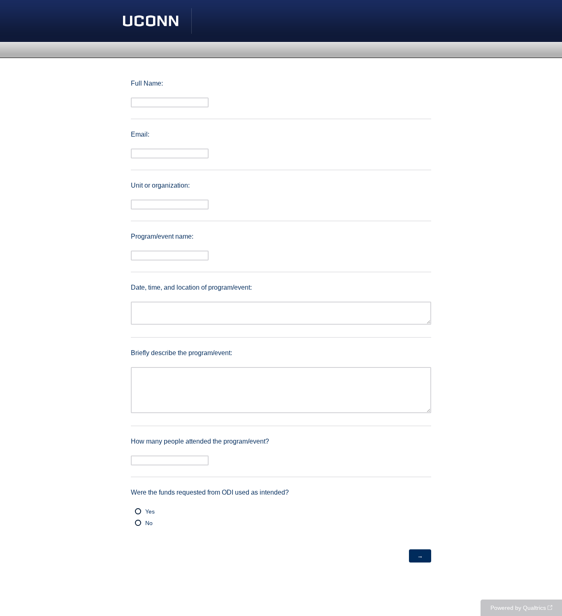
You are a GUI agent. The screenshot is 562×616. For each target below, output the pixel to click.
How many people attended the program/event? (200, 441)
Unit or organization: (160, 185)
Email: (140, 134)
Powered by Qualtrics (518, 607)
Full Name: (147, 83)
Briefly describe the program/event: (181, 352)
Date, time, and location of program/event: (191, 287)
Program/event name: (162, 236)
